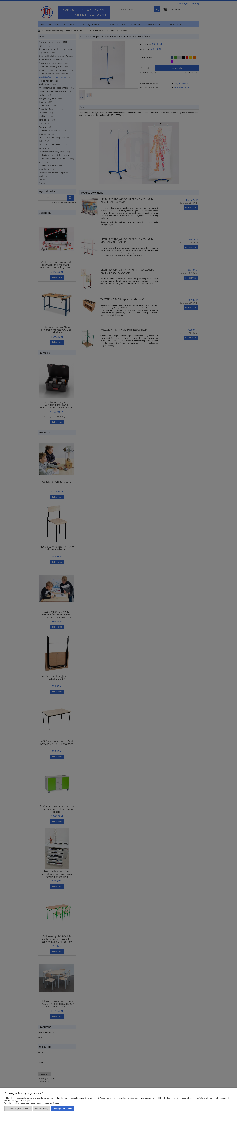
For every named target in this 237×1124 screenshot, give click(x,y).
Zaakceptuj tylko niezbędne (18, 1108)
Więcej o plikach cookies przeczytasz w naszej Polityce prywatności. (31, 1103)
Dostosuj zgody (41, 1108)
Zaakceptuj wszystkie (62, 1108)
